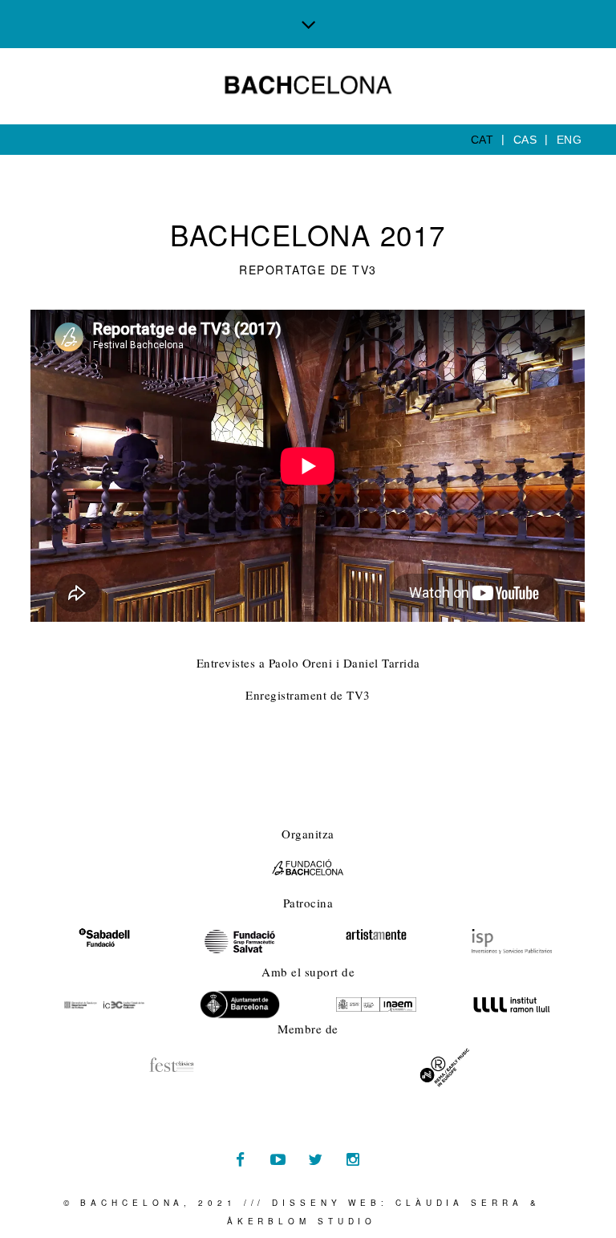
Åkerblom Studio (302, 1221)
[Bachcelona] (308, 85)
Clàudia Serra (459, 1202)
